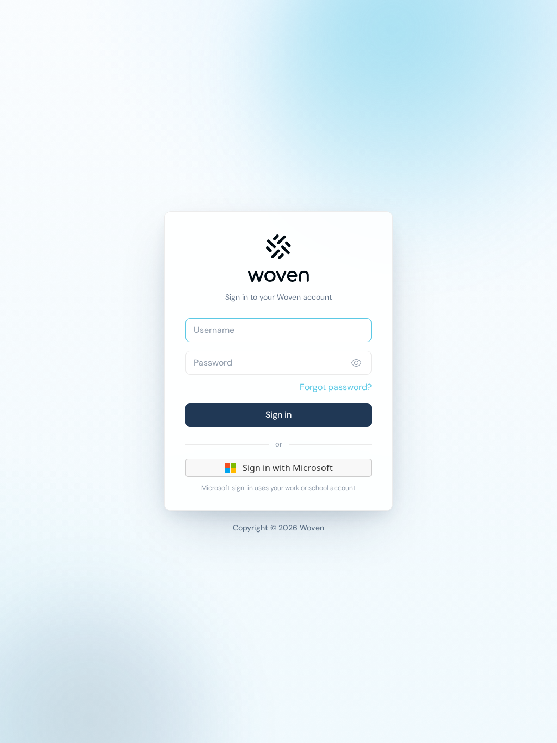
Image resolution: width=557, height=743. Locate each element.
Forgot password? (336, 387)
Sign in (278, 414)
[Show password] (356, 363)
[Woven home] (278, 258)
